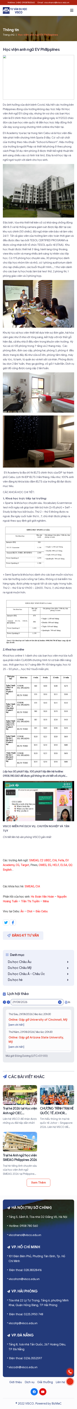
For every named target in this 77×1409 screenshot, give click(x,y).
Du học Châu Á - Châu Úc (26, 974)
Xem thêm (38, 1182)
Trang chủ (9, 34)
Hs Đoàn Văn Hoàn (42, 896)
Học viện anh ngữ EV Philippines (38, 34)
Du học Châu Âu (19, 962)
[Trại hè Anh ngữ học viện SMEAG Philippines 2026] (20, 1154)
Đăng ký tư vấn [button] (25, 935)
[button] (71, 10)
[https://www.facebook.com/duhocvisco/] (34, 1391)
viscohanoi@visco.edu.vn (25, 1235)
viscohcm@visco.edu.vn (24, 1279)
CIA (54, 860)
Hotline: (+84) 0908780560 (21, 2)
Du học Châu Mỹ (20, 968)
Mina (46, 901)
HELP (55, 865)
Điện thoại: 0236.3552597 (25, 1358)
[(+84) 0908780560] (70, 1371)
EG (49, 865)
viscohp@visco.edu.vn (23, 1323)
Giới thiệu (15, 1382)
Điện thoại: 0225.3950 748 (26, 1314)
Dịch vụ (29, 1382)
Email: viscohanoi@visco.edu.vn (53, 2)
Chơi (29, 911)
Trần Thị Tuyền (30, 901)
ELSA (63, 865)
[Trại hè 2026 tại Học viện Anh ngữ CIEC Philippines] (20, 1105)
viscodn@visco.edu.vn (23, 1367)
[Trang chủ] (15, 10)
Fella (61, 860)
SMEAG (34, 860)
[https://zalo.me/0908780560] (70, 1381)
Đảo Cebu (41, 911)
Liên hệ (60, 1382)
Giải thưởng (45, 1382)
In (69, 1002)
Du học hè (15, 980)
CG (17, 865)
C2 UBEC (45, 860)
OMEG (43, 865)
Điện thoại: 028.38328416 (25, 1270)
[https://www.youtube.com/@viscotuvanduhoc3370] (42, 1391)
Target (25, 865)
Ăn (22, 911)
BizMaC (57, 1403)
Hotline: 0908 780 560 (23, 1226)
